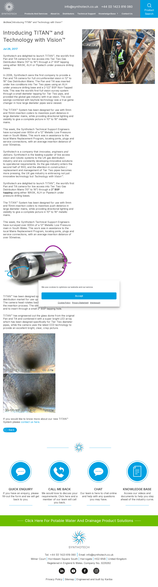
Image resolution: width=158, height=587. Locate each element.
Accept (79, 295)
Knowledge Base (107, 13)
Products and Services (36, 13)
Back (11, 429)
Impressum (95, 303)
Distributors (68, 13)
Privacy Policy (54, 579)
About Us (55, 13)
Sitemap (69, 579)
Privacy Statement (80, 303)
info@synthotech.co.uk (81, 7)
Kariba (108, 579)
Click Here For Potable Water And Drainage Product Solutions (79, 520)
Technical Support (86, 13)
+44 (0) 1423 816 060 (117, 7)
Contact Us (127, 13)
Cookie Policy (64, 303)
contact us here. (30, 421)
